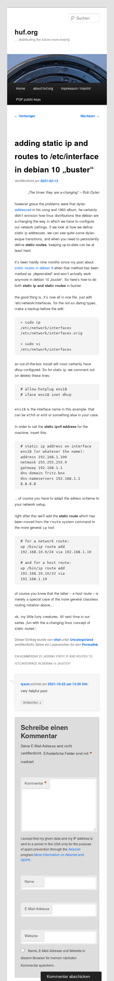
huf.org (26, 31)
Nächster (90, 115)
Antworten (32, 702)
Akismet (74, 849)
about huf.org (43, 88)
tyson (25, 683)
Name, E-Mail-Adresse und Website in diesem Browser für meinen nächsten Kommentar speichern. (53, 957)
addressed (23, 209)
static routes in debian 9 (34, 267)
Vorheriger (25, 115)
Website (31, 935)
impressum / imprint (75, 88)
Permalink (90, 644)
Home (20, 88)
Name (29, 881)
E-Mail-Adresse (37, 908)
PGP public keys (28, 99)
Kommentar (36, 783)
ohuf (57, 639)
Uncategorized (81, 639)
